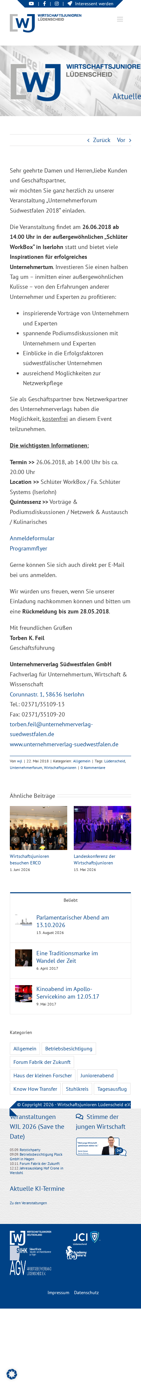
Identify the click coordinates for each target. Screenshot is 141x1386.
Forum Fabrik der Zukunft (41, 1062)
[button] (15, 839)
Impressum (58, 1292)
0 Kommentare (93, 767)
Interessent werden (94, 4)
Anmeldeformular (32, 538)
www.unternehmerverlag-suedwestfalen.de (64, 744)
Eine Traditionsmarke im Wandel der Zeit (67, 956)
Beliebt (71, 900)
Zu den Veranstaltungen (28, 1203)
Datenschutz (86, 1292)
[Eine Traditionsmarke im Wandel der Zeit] (23, 954)
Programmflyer (28, 548)
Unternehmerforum (26, 767)
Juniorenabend (97, 1075)
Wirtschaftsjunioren (60, 767)
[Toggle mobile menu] (120, 19)
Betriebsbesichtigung (68, 1048)
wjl (19, 760)
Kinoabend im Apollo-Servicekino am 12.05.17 (67, 992)
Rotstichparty (30, 1150)
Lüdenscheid (114, 760)
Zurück (102, 140)
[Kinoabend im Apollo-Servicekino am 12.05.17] (23, 990)
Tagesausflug (112, 1089)
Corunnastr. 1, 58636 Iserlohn (47, 694)
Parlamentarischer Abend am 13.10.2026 (72, 921)
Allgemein (82, 760)
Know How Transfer (35, 1089)
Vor (121, 140)
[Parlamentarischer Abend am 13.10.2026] (23, 918)
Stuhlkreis (77, 1089)
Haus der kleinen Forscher (42, 1075)
